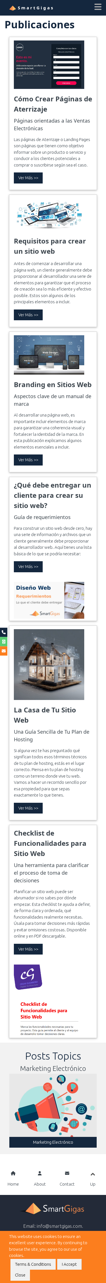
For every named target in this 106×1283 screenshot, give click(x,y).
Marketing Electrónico (53, 1142)
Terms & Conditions (33, 1264)
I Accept (69, 1264)
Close (20, 1275)
